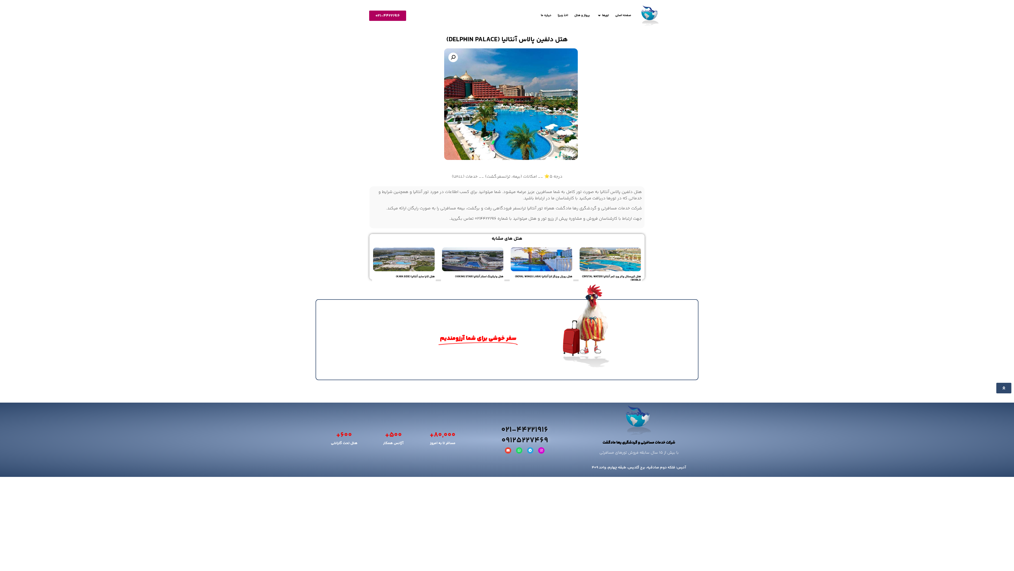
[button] (453, 57)
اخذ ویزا (563, 15)
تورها (605, 15)
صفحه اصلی (623, 15)
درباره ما (546, 15)
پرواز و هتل (582, 15)
